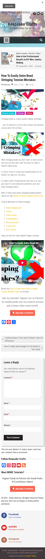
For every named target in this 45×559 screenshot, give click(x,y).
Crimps (9, 211)
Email (6, 414)
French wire (10, 226)
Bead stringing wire (13, 208)
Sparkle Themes (31, 556)
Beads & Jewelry (25, 53)
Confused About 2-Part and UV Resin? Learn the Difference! (24, 339)
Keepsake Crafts (22, 24)
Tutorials (35, 53)
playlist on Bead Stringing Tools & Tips (28, 196)
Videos (42, 53)
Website (7, 425)
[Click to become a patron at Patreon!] (22, 316)
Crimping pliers (12, 219)
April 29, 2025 (28, 66)
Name (7, 403)
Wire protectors (12, 222)
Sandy (39, 66)
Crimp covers (11, 215)
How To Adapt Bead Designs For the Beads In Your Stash (22, 348)
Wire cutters (11, 229)
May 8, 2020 (19, 84)
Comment (8, 377)
